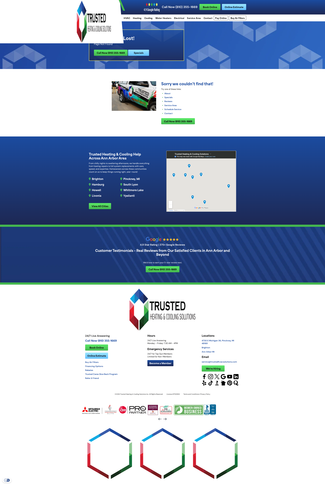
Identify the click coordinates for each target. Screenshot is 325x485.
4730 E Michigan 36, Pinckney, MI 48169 (218, 342)
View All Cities (100, 206)
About (167, 93)
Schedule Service (172, 109)
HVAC (127, 18)
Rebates (89, 370)
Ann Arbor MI (208, 351)
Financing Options (94, 366)
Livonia (96, 195)
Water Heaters (163, 18)
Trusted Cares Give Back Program (101, 374)
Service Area (194, 18)
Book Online (210, 7)
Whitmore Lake (133, 190)
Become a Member (160, 363)
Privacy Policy (205, 394)
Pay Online (221, 18)
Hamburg (98, 184)
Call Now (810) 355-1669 (179, 7)
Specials (138, 53)
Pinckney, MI (131, 178)
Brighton (97, 178)
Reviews (168, 101)
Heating (137, 18)
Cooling (148, 18)
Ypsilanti (129, 195)
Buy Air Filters (238, 18)
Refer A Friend (92, 378)
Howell (96, 190)
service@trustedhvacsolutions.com (219, 361)
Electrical (179, 18)
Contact (208, 18)
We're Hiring (213, 368)
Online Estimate (234, 7)
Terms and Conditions (191, 394)
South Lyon (130, 184)
